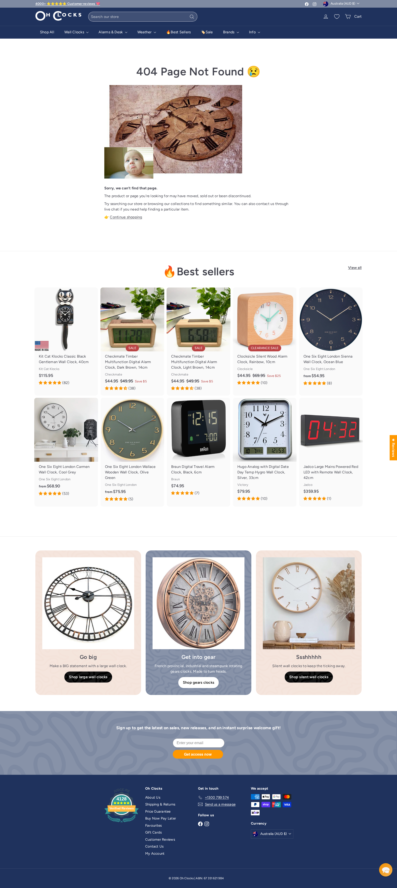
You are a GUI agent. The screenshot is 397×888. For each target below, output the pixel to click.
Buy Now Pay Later (160, 818)
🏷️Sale (207, 32)
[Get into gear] (198, 603)
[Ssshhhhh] (309, 603)
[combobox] (142, 17)
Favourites (153, 825)
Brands (229, 32)
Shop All (47, 32)
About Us (152, 797)
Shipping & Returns (160, 804)
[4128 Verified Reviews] (121, 823)
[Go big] (88, 603)
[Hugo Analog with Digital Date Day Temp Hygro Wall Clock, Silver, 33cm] (265, 452)
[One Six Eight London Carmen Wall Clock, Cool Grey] (66, 449)
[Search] (191, 17)
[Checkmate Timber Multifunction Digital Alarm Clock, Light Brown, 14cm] (198, 341)
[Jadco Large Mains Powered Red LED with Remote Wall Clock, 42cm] (331, 452)
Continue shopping (126, 217)
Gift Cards (153, 832)
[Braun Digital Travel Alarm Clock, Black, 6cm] (198, 449)
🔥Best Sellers (178, 32)
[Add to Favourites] (96, 291)
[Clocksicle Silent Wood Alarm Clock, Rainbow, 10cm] (265, 338)
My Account (154, 853)
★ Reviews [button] (393, 447)
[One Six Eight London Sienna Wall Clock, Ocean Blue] (331, 338)
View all (355, 267)
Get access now (198, 754)
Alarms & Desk (111, 32)
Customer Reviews (160, 839)
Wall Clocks (74, 32)
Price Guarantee (158, 811)
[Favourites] (336, 16)
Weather (145, 32)
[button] (385, 870)
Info (253, 32)
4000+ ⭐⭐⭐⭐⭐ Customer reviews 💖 (67, 4)
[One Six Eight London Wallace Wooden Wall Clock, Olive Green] (132, 452)
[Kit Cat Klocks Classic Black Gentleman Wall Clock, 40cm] (66, 338)
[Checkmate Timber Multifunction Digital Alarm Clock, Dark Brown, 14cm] (132, 341)
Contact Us (154, 846)
